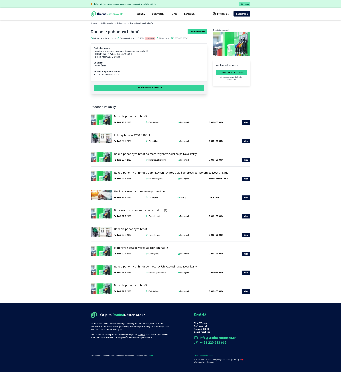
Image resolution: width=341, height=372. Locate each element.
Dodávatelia (158, 13)
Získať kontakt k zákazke (231, 72)
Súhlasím (245, 4)
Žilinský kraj (164, 38)
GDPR (150, 356)
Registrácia (242, 13)
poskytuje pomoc (223, 359)
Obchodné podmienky (203, 356)
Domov (94, 23)
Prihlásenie (223, 13)
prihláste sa (231, 79)
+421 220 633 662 (212, 342)
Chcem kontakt (197, 31)
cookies (141, 334)
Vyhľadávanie (107, 23)
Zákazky (141, 13)
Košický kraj (154, 122)
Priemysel (121, 23)
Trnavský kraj (154, 216)
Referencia (190, 13)
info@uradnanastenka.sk (217, 338)
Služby (183, 197)
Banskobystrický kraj (157, 160)
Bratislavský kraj (156, 179)
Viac (246, 122)
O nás (174, 13)
